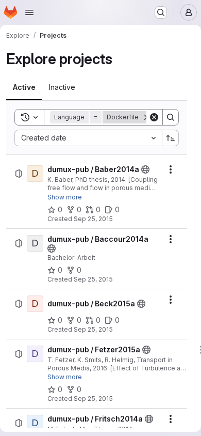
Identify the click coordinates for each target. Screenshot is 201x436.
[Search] (170, 117)
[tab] (24, 87)
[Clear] (154, 117)
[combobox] (88, 138)
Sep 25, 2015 (93, 219)
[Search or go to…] (161, 12)
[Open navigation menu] (29, 12)
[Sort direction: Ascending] (170, 138)
